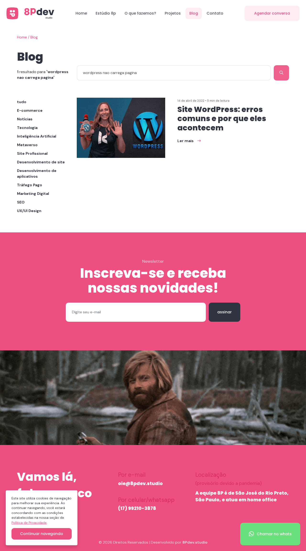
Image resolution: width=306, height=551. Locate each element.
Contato (215, 13)
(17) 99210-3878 (137, 508)
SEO (21, 202)
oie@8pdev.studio (140, 483)
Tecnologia (27, 127)
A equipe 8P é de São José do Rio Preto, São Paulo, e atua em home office (242, 496)
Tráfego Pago (29, 184)
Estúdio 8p (106, 13)
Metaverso (27, 144)
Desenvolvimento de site (41, 162)
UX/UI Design (29, 210)
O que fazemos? (140, 13)
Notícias (25, 119)
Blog (193, 13)
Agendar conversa (272, 13)
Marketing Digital (33, 193)
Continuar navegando (41, 533)
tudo (21, 101)
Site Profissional (32, 153)
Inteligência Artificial (36, 136)
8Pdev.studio (195, 542)
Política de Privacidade (29, 523)
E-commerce (30, 110)
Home (81, 13)
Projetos (173, 13)
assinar (224, 312)
